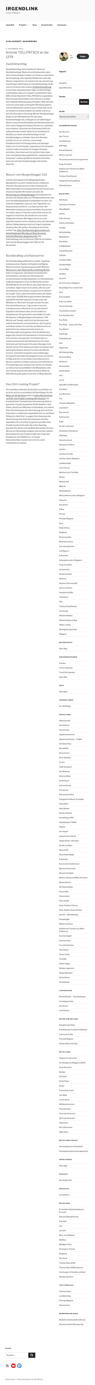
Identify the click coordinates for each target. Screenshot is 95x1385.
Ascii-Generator (65, 1067)
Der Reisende (64, 771)
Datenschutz (10, 1379)
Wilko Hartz (63, 1132)
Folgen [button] (83, 56)
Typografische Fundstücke (69, 181)
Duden (61, 1086)
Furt (60, 1226)
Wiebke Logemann (66, 968)
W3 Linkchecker (65, 1127)
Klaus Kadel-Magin (66, 854)
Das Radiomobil (65, 1180)
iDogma (62, 827)
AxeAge (62, 228)
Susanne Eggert (65, 936)
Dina (61, 292)
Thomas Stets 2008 (67, 1263)
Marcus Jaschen (65, 155)
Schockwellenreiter (66, 546)
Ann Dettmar (64, 725)
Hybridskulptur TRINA (67, 822)
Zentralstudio (64, 982)
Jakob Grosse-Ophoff (67, 836)
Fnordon (62, 663)
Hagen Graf (63, 348)
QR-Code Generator (67, 1118)
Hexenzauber (64, 366)
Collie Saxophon (65, 767)
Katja (61, 421)
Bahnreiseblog (65, 232)
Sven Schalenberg (66, 945)
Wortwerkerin (64, 1305)
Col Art (62, 762)
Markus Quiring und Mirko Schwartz (73, 878)
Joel (60, 398)
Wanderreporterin (66, 1277)
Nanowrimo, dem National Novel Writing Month (27, 270)
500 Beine (63, 200)
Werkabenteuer (65, 185)
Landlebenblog (65, 463)
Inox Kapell (63, 831)
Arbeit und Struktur (66, 223)
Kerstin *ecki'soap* (66, 426)
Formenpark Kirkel (66, 794)
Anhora (62, 214)
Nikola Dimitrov (65, 882)
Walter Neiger (64, 964)
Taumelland (63, 950)
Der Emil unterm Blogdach (69, 283)
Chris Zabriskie (65, 757)
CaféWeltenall (64, 246)
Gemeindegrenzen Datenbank (71, 1146)
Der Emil (62, 278)
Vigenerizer (63, 1123)
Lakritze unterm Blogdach (69, 458)
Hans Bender (64, 808)
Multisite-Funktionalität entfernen (72, 1320)
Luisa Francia (64, 468)
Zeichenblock (64, 977)
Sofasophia (63, 555)
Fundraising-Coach (66, 1090)
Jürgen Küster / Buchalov (69, 841)
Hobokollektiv (64, 371)
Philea (61, 509)
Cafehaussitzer (65, 1291)
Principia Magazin (66, 518)
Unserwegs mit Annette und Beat (72, 1272)
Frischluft (62, 1221)
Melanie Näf (64, 482)
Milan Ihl (62, 486)
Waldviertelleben (65, 615)
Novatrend (63, 505)
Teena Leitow (64, 954)
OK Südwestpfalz (66, 887)
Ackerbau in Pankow (67, 204)
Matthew (62, 1240)
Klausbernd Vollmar (67, 445)
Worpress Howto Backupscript (71, 1324)
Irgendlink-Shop (65, 88)
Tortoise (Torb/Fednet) (68, 176)
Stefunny (62, 578)
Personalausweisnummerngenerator (73, 159)
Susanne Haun (65, 940)
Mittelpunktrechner (66, 1104)
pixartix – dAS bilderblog (68, 914)
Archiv (62, 111)
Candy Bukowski (65, 251)
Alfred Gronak (64, 721)
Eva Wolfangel (65, 706)
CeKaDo (62, 255)
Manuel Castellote (66, 873)
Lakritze (62, 449)
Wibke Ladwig (64, 625)
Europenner (63, 790)
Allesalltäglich (64, 209)
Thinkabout (63, 597)
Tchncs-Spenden (66, 668)
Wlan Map (63, 649)
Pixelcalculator (65, 1109)
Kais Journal (64, 412)
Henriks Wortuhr (65, 813)
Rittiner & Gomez (66, 924)
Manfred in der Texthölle (68, 472)
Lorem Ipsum (64, 1100)
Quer (61, 523)
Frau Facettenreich (66, 315)
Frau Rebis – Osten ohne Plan (70, 325)
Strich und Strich (65, 588)
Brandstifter (64, 748)
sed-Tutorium (64, 1010)
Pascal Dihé (64, 892)
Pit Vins (62, 514)
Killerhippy (63, 146)
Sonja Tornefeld (65, 164)
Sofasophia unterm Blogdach (70, 560)
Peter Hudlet (64, 901)
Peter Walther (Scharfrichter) (70, 910)
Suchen (62, 96)
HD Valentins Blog (66, 352)
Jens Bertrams (65, 141)
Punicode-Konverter (67, 1113)
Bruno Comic (64, 753)
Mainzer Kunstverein (67, 868)
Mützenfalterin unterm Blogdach (72, 495)
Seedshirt (63, 83)
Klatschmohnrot (65, 440)
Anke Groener (64, 218)
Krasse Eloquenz (65, 150)
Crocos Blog (64, 269)
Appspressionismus (67, 734)
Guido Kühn (63, 804)
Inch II (61, 380)
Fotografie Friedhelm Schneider (71, 799)
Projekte (22, 25)
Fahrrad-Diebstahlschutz (69, 1217)
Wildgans (63, 634)
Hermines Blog (65, 357)
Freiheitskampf (65, 338)
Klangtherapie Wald (67, 1025)
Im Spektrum (64, 1195)
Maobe (62, 477)
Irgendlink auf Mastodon (68, 385)
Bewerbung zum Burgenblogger (20, 195)
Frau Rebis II (64, 329)
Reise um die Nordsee (16, 395)
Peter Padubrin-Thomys (68, 905)
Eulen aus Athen (65, 301)
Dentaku (62, 274)
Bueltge (62, 1072)
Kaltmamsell (64, 417)
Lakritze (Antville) (66, 454)
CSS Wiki (63, 1076)
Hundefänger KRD (66, 818)
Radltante (63, 532)
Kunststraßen (47, 25)
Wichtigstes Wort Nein (68, 629)
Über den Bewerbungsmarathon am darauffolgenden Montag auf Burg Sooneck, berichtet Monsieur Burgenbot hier (28, 233)
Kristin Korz (63, 859)
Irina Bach (63, 389)
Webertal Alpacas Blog (68, 620)
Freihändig (63, 334)
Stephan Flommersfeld (68, 583)
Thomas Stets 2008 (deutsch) (71, 1267)
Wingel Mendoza (65, 973)
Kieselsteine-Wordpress (68, 431)
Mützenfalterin (65, 491)
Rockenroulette (65, 537)
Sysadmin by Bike (66, 592)
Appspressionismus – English (70, 739)
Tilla (60, 602)
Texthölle (62, 959)
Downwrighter (64, 297)
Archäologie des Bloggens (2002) (72, 1063)
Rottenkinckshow (66, 542)
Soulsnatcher (64, 569)
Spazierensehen (65, 574)
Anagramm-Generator (68, 1058)
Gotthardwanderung (42, 87)
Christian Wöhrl (65, 260)
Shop (35, 25)
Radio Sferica (64, 528)
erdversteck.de (65, 785)
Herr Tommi (64, 136)
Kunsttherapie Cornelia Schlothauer (73, 1029)
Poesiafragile (64, 919)
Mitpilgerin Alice (65, 1244)
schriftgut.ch (64, 551)
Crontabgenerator (66, 1001)
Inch (61, 375)
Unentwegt (63, 611)
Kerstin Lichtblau (65, 845)
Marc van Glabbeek (67, 1235)
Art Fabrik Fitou (65, 744)
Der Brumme (64, 132)
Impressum (61, 25)
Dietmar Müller (65, 776)
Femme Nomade (65, 306)
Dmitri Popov (64, 781)
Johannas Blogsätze (67, 403)
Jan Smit (62, 1230)
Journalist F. (63, 408)
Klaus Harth (63, 850)
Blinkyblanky (64, 237)
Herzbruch (63, 361)
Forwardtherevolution (67, 311)
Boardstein (63, 241)
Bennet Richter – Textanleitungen (72, 997)
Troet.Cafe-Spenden (67, 672)
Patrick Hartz (64, 896)
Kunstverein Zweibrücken (69, 864)
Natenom (63, 500)
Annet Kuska (64, 730)
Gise (61, 343)
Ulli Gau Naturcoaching (68, 1043)
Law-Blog (63, 1095)
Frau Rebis (63, 320)
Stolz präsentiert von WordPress (30, 1379)
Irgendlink (22, 8)
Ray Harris (63, 1258)
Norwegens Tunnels (67, 1249)
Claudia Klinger (65, 264)
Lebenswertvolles (66, 1034)
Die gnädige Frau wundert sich (71, 288)
